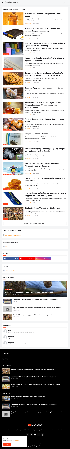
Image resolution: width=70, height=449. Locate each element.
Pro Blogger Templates (38, 446)
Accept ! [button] (7, 444)
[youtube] (35, 434)
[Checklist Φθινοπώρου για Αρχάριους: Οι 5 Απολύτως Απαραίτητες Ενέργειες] (7, 317)
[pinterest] (42, 434)
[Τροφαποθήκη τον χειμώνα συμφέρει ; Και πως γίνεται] (13, 93)
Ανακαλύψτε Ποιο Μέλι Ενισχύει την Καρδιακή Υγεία (44, 15)
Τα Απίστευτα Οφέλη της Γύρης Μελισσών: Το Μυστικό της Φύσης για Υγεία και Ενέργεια (44, 74)
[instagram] (38, 434)
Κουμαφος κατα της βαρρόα (36, 134)
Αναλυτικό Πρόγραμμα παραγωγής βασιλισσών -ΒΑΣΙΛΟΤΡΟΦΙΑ (28, 396)
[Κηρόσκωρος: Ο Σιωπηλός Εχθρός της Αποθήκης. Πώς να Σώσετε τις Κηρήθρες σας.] (7, 301)
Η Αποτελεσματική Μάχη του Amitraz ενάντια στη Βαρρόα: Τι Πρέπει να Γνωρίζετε (45, 194)
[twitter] (31, 434)
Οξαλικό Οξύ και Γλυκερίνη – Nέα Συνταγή (42, 208)
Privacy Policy (37, 443)
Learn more (16, 440)
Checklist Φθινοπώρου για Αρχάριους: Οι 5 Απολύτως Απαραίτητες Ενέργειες (34, 315)
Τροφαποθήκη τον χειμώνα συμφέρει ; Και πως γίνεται (44, 89)
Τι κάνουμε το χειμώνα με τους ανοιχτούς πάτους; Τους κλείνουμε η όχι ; (42, 29)
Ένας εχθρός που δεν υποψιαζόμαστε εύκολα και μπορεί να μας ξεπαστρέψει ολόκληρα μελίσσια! (37, 308)
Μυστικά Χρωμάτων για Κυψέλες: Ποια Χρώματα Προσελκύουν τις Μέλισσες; (45, 44)
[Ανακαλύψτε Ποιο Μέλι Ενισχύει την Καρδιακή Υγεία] (13, 18)
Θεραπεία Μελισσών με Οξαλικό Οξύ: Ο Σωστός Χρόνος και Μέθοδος (45, 59)
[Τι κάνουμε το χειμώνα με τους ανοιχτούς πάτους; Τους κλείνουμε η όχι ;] (13, 33)
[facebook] (27, 434)
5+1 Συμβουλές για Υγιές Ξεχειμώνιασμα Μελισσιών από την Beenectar (42, 165)
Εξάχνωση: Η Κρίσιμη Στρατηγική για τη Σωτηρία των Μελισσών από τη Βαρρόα (45, 150)
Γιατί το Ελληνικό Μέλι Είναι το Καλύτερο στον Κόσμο (44, 120)
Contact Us (45, 443)
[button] (2, 2)
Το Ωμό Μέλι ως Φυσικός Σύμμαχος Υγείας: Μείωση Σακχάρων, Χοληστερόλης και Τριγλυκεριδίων (43, 105)
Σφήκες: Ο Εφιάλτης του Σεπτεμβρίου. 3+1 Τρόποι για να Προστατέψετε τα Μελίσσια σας (35, 384)
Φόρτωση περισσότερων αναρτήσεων (34, 223)
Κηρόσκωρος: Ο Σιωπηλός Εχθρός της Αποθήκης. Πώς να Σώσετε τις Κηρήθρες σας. (35, 299)
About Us (29, 443)
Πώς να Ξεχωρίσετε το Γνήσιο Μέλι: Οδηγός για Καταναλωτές (45, 179)
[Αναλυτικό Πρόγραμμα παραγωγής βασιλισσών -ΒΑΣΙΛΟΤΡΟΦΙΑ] (6, 398)
